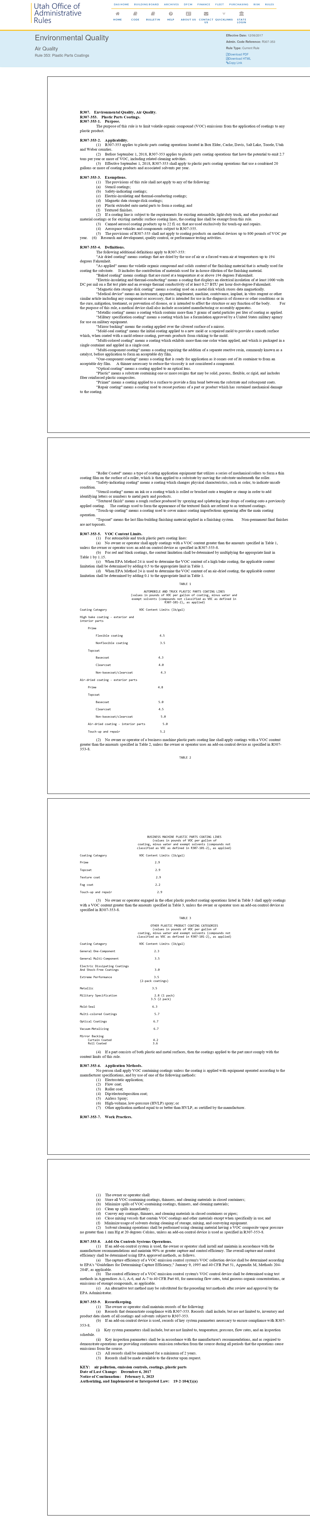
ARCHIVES (171, 4)
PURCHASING (238, 4)
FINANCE (203, 4)
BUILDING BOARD (146, 4)
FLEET (219, 4)
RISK (256, 4)
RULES (269, 4)
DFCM (188, 4)
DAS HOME (121, 4)
